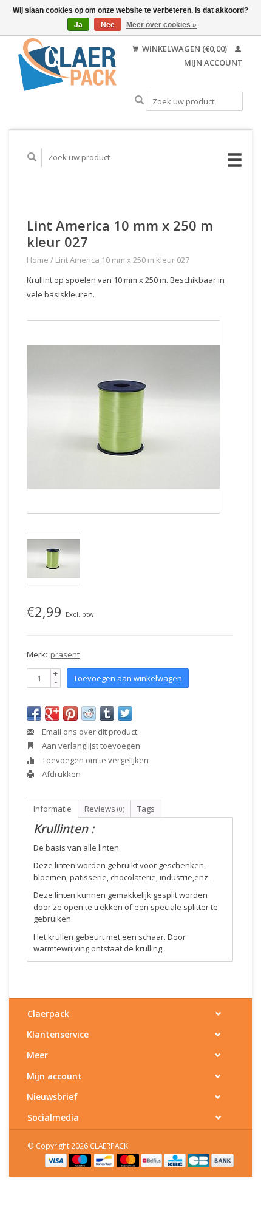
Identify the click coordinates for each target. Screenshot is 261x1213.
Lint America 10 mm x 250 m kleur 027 (122, 259)
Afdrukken (60, 774)
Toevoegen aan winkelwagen (127, 678)
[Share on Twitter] (125, 713)
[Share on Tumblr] (107, 713)
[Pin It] (70, 713)
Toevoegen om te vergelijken (94, 760)
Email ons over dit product (88, 731)
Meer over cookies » (161, 25)
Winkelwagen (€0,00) (184, 48)
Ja (78, 25)
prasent (65, 654)
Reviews (104, 808)
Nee (108, 25)
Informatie (52, 808)
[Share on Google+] (52, 713)
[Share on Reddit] (88, 713)
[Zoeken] (139, 100)
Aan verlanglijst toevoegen (90, 745)
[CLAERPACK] (67, 64)
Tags (146, 808)
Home (38, 259)
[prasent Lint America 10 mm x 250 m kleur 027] (123, 417)
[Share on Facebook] (34, 713)
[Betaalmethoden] (57, 1159)
